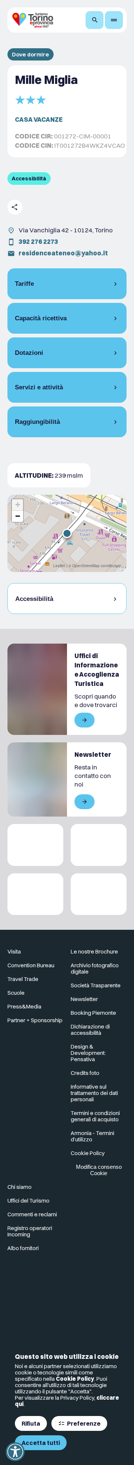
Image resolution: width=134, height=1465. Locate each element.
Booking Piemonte (93, 1012)
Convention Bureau (30, 965)
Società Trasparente (96, 985)
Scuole (16, 992)
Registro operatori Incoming (29, 1231)
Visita (14, 951)
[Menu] (114, 20)
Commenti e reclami (32, 1214)
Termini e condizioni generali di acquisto (95, 1116)
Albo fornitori (23, 1248)
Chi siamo (19, 1186)
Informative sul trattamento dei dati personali (94, 1093)
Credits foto (85, 1072)
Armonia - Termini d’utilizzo (92, 1136)
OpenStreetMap (86, 565)
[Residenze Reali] (35, 894)
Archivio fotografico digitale (95, 968)
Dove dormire (30, 54)
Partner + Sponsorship (35, 1020)
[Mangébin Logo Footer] (99, 845)
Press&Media (24, 1006)
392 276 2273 (38, 241)
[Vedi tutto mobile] (84, 720)
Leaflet (59, 565)
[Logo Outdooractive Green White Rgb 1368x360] (99, 894)
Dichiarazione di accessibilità (90, 1029)
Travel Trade (22, 978)
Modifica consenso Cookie (99, 1170)
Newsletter (84, 999)
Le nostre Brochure (94, 951)
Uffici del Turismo (28, 1200)
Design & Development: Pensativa (88, 1053)
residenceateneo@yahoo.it (63, 253)
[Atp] (35, 845)
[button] (67, 533)
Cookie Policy (75, 1378)
